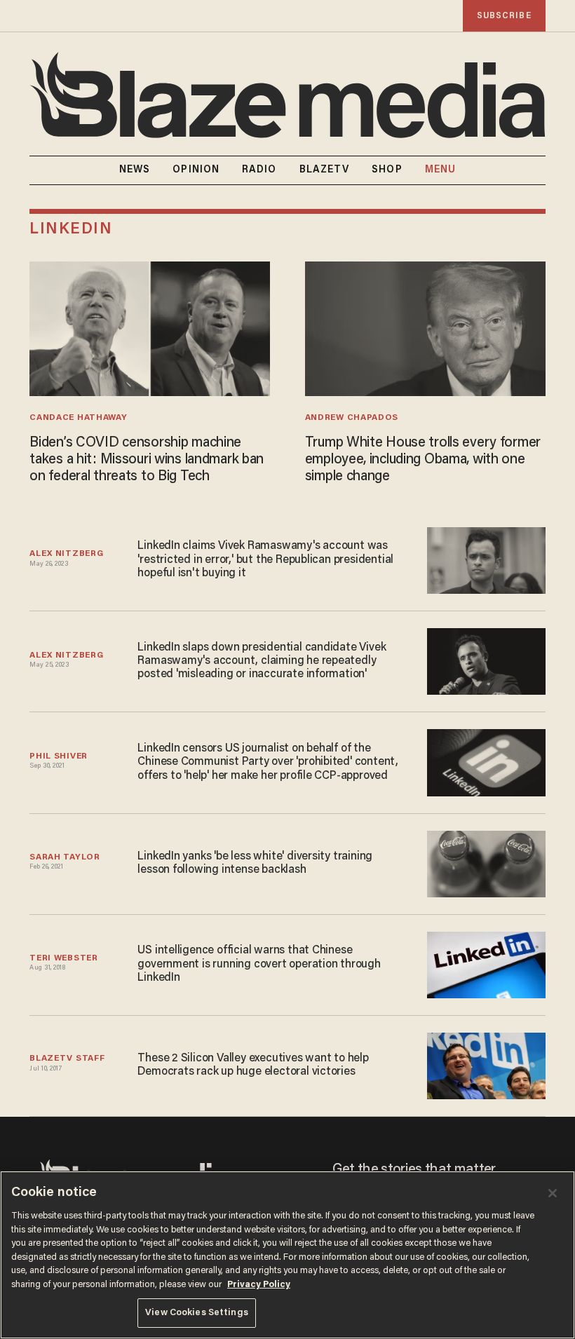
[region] (287, 1255)
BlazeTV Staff (66, 1058)
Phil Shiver (58, 756)
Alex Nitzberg (66, 554)
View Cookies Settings (196, 1312)
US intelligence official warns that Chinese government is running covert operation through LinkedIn (258, 964)
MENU (440, 170)
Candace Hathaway (78, 418)
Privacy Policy (258, 1284)
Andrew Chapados (351, 418)
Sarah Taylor (64, 857)
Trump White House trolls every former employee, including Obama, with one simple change (423, 460)
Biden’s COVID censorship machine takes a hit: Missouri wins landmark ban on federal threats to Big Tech (146, 460)
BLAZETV (324, 170)
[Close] (552, 1193)
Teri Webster (63, 958)
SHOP (387, 170)
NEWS (134, 170)
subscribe (504, 15)
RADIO (259, 170)
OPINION (195, 170)
